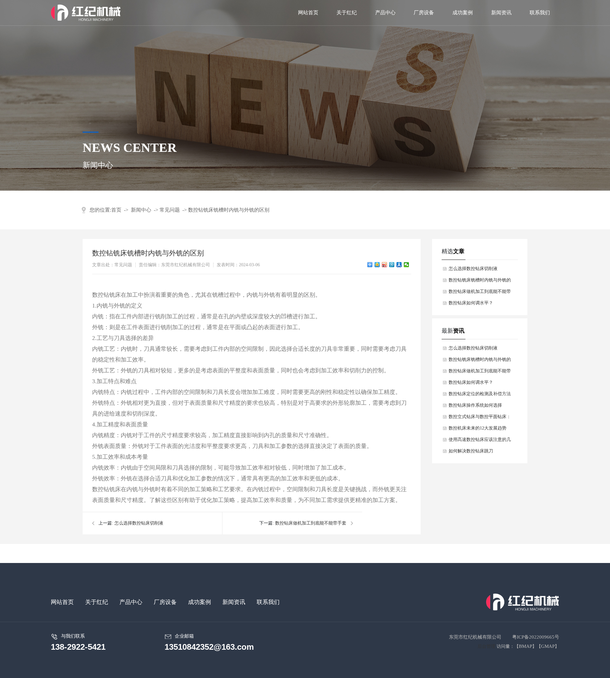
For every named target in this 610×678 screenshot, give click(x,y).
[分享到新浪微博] (384, 264)
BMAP (525, 646)
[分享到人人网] (399, 264)
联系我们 (268, 602)
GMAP (548, 646)
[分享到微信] (406, 264)
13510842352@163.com (209, 647)
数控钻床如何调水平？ (471, 303)
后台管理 (486, 646)
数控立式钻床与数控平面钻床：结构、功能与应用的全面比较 (480, 418)
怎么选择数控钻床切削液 (138, 523)
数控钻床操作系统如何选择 (475, 405)
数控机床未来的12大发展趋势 (477, 428)
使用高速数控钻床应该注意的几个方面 (480, 441)
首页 (116, 210)
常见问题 (169, 210)
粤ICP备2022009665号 (535, 637)
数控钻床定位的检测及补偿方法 (480, 393)
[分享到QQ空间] (377, 264)
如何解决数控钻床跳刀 (471, 451)
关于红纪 (96, 602)
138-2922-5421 (78, 647)
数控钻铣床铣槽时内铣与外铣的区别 (228, 210)
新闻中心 (141, 210)
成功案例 (199, 602)
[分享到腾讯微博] (392, 264)
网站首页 (62, 602)
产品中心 (130, 602)
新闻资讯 (233, 602)
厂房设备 (165, 602)
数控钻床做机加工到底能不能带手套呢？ (480, 293)
